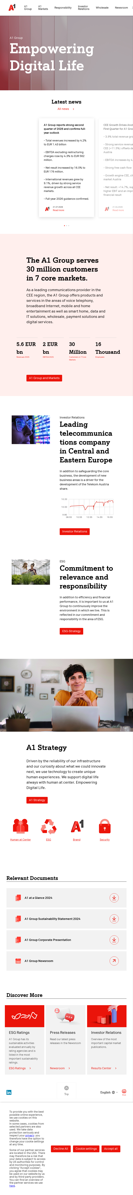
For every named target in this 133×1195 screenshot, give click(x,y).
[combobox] (108, 1092)
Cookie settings (86, 1148)
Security (105, 839)
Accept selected (93, 648)
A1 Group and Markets (44, 378)
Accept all (111, 1148)
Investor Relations (74, 531)
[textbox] (108, 1092)
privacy (29, 1135)
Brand (76, 839)
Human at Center (20, 839)
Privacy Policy (12, 556)
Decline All (61, 1148)
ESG (48, 839)
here (12, 1185)
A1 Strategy (37, 800)
